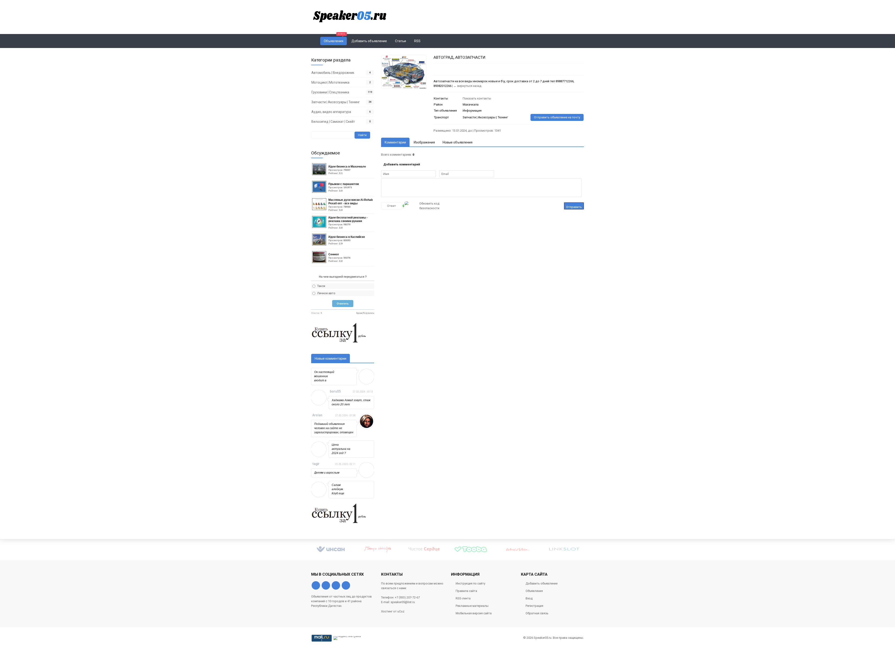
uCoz (400, 611)
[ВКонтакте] (316, 585)
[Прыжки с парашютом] (319, 191)
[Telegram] (336, 585)
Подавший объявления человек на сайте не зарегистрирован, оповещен (333, 428)
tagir (316, 464)
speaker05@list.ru (403, 602)
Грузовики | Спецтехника (330, 92)
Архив (359, 313)
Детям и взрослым (326, 472)
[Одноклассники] (326, 585)
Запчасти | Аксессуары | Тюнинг (335, 102)
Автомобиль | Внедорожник (332, 73)
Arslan (317, 415)
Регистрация (534, 606)
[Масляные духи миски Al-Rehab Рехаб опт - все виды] (319, 209)
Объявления (534, 591)
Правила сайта (466, 591)
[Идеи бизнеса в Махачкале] (319, 174)
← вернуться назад (467, 86)
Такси (321, 286)
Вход (529, 598)
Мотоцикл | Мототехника (330, 82)
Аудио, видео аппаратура (331, 112)
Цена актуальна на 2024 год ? (341, 449)
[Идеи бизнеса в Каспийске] (319, 244)
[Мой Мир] (346, 585)
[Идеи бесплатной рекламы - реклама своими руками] (319, 227)
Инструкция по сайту (470, 583)
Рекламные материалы (472, 606)
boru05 (335, 391)
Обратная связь (537, 613)
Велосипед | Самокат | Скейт (333, 121)
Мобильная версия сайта (474, 613)
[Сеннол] (319, 262)
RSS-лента (463, 598)
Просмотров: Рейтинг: (347, 169)
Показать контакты (477, 98)
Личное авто (326, 293)
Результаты (368, 313)
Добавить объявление (542, 583)
